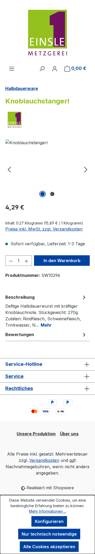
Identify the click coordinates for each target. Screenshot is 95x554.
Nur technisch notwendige (49, 534)
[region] (47, 169)
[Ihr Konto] (54, 68)
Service (14, 376)
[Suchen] (42, 68)
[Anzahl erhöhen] (26, 260)
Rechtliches (19, 388)
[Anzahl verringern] (10, 260)
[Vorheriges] (9, 169)
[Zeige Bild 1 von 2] (42, 194)
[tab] (46, 311)
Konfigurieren (49, 521)
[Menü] (11, 68)
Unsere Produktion (36, 433)
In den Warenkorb (62, 260)
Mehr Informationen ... (47, 511)
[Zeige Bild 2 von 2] (52, 194)
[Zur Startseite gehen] (47, 32)
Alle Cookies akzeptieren (49, 546)
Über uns (69, 433)
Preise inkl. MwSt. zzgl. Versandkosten (44, 229)
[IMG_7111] (47, 169)
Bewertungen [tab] (19, 334)
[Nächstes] (86, 169)
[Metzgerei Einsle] (47, 120)
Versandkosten (44, 460)
